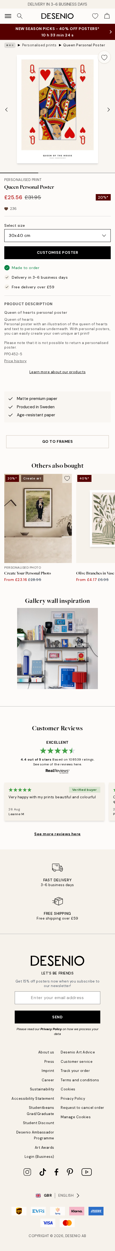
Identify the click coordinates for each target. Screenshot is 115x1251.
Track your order (75, 1070)
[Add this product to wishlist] (104, 57)
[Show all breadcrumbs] (10, 45)
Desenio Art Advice (78, 1052)
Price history (15, 361)
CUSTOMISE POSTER (57, 252)
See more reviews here (57, 834)
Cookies (68, 1089)
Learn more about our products (57, 372)
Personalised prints (39, 45)
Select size (14, 225)
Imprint (48, 1070)
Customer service (77, 1061)
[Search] (20, 16)
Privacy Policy (51, 1029)
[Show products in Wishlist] (95, 16)
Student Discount (38, 1123)
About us (46, 1052)
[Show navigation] (8, 16)
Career (48, 1080)
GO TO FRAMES (57, 441)
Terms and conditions (80, 1080)
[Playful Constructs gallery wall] (57, 648)
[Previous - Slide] (6, 109)
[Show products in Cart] (107, 16)
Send (57, 1017)
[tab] (19, 171)
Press (49, 1061)
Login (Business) (39, 1156)
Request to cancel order (82, 1107)
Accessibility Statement (32, 1098)
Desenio (73, 1236)
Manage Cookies (76, 1117)
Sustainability (42, 1089)
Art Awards (44, 1147)
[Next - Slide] (108, 109)
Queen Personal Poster (84, 45)
